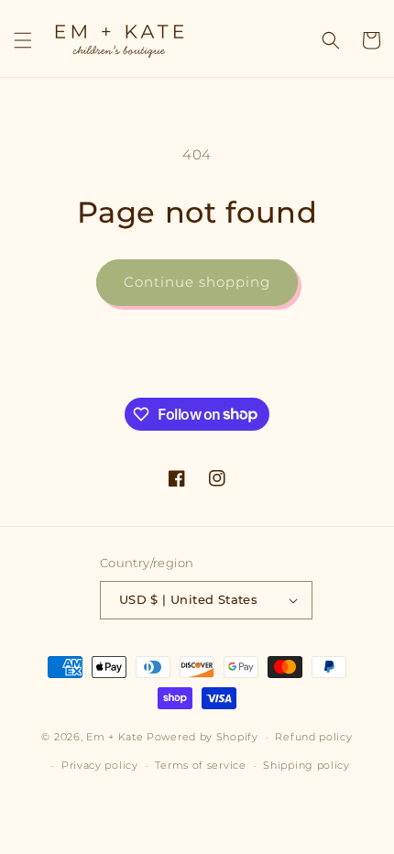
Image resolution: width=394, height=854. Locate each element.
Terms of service (200, 765)
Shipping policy (306, 765)
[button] (23, 40)
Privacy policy (99, 765)
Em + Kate (114, 736)
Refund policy (313, 736)
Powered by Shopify (202, 736)
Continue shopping (197, 281)
